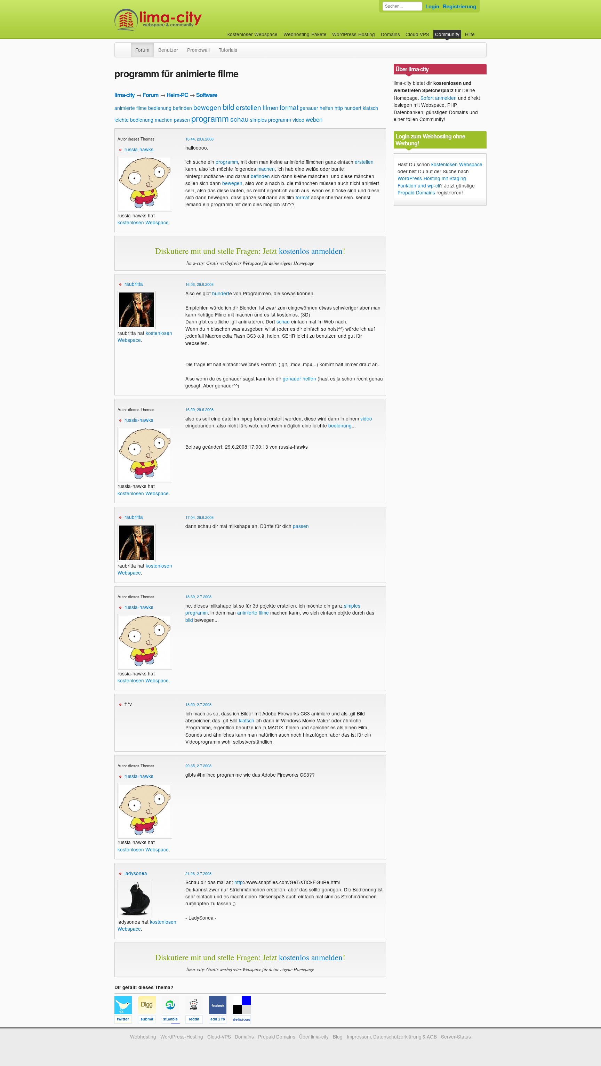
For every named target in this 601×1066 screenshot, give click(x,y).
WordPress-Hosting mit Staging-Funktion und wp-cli (433, 182)
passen (182, 119)
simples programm (270, 119)
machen (164, 119)
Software (206, 95)
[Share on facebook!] (221, 1020)
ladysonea (136, 872)
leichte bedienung (133, 119)
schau (239, 118)
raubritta (134, 283)
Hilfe (470, 34)
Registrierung (459, 6)
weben (314, 119)
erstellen (248, 107)
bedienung (159, 107)
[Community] (126, 46)
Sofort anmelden (438, 97)
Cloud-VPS (417, 34)
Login (432, 6)
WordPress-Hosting (353, 34)
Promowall (198, 49)
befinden (182, 107)
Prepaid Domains (416, 192)
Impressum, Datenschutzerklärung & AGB (392, 1036)
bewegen (207, 107)
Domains (390, 34)
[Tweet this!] (126, 1020)
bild (228, 106)
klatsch (370, 107)
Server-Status (456, 1036)
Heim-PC (177, 95)
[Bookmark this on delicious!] (244, 1020)
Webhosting (143, 1036)
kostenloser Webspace (252, 34)
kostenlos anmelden (311, 251)
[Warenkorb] (480, 31)
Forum (142, 49)
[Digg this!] (150, 1020)
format (289, 107)
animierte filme (130, 107)
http (339, 107)
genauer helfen (316, 107)
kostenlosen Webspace (143, 222)
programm (210, 118)
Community (447, 34)
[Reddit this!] (197, 1020)
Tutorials (228, 49)
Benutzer (168, 49)
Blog (338, 1036)
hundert (352, 107)
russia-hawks (139, 149)
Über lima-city (314, 1036)
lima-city (124, 95)
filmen (270, 107)
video (298, 119)
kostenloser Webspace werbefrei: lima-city (184, 20)
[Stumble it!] (173, 1020)
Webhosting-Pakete (305, 34)
